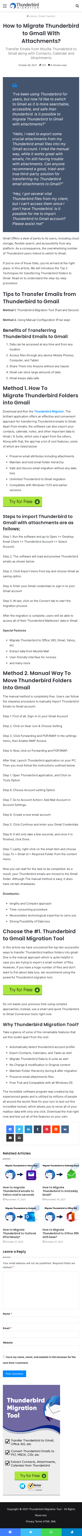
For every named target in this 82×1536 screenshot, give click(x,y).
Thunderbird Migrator (49, 411)
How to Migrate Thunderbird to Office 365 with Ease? (61, 1233)
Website (8, 1342)
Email (7, 1328)
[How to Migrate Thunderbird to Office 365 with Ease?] (61, 1215)
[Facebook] (10, 1129)
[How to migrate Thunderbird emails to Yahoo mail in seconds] (21, 1173)
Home (33, 16)
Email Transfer (47, 16)
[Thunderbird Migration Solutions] (25, 6)
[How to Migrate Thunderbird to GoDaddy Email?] (61, 1173)
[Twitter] (19, 1129)
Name (7, 1313)
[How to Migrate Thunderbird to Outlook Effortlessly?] (21, 1215)
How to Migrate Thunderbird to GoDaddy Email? (60, 1191)
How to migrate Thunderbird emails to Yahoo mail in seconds (18, 1191)
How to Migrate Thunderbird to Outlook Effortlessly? (19, 1233)
